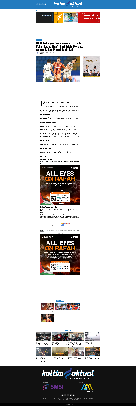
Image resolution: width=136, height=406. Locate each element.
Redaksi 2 (42, 53)
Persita (42, 231)
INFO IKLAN (53, 398)
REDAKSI (49, 398)
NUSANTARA (52, 10)
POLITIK (67, 10)
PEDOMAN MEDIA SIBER (68, 398)
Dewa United (65, 230)
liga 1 (74, 230)
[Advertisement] (68, 31)
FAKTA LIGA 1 (70, 230)
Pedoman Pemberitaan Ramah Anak (64, 399)
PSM (57, 118)
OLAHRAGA (80, 10)
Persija (77, 230)
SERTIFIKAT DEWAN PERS (59, 398)
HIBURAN (84, 10)
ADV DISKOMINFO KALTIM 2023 (52, 230)
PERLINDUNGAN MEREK (74, 399)
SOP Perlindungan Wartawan (77, 398)
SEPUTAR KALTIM (57, 10)
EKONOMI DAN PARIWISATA (73, 10)
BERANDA (47, 10)
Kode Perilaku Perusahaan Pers (89, 398)
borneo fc (60, 230)
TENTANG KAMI (44, 398)
